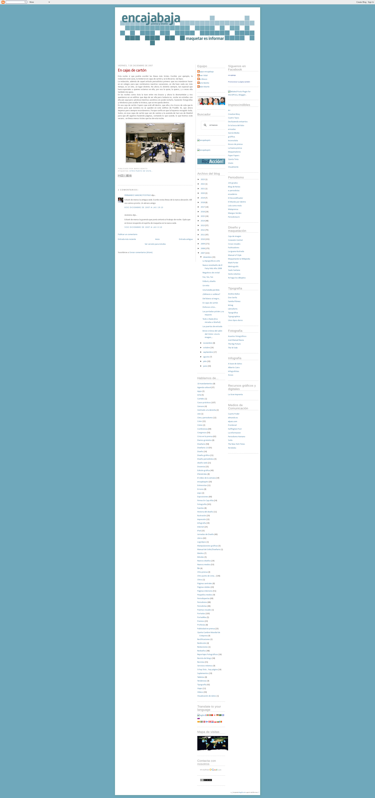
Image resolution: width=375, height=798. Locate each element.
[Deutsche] (217, 715)
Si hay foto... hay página (207, 670)
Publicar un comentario (127, 234)
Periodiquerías (203, 598)
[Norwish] (204, 722)
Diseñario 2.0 (202, 448)
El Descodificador (235, 198)
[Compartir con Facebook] (127, 175)
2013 (203, 225)
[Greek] (223, 715)
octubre (206, 348)
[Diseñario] (203, 140)
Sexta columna (234, 274)
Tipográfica (233, 313)
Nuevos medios (203, 565)
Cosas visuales (234, 244)
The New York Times (236, 444)
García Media (233, 133)
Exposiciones (202, 497)
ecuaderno (232, 194)
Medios (200, 553)
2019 (203, 198)
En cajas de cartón (132, 70)
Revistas (200, 662)
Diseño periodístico (205, 459)
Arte (199, 395)
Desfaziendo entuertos (238, 122)
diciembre (207, 257)
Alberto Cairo (234, 368)
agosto (206, 357)
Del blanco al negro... (211, 299)
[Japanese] (214, 715)
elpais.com (232, 421)
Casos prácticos (204, 403)
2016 (203, 212)
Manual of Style (234, 255)
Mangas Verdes (234, 213)
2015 (203, 216)
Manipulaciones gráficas (207, 546)
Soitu (230, 440)
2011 (203, 235)
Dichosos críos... (209, 307)
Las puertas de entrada (212, 326)
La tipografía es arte (211, 261)
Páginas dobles (203, 587)
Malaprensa (233, 209)
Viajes (199, 688)
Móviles (200, 557)
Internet (200, 527)
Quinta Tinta (233, 159)
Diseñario (201, 444)
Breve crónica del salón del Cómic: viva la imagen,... (212, 334)
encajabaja (232, 75)
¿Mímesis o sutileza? (211, 294)
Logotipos (201, 542)
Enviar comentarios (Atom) (141, 252)
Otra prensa (202, 572)
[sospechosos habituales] (211, 104)
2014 (203, 221)
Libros (200, 538)
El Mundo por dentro (237, 202)
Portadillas (201, 617)
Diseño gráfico (203, 455)
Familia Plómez (234, 301)
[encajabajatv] (203, 150)
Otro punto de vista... (141, 171)
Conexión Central (235, 240)
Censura (200, 406)
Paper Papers (233, 156)
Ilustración (201, 516)
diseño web (202, 463)
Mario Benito (203, 83)
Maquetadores (234, 152)
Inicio (157, 239)
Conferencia (202, 429)
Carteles (200, 399)
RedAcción (201, 643)
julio (205, 361)
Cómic (200, 425)
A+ (229, 110)
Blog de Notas (234, 187)
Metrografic (233, 267)
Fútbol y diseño (209, 281)
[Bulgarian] (218, 722)
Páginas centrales (204, 583)
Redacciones (202, 647)
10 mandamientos (205, 384)
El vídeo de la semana (206, 478)
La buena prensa (235, 148)
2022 (203, 184)
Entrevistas (202, 485)
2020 (203, 193)
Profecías (201, 625)
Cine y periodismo (205, 418)
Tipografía (201, 685)
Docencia (201, 467)
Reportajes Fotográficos (207, 654)
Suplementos (202, 673)
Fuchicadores (233, 248)
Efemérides (202, 474)
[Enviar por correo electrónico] (119, 175)
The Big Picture (234, 344)
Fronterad (232, 425)
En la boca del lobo (236, 125)
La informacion (234, 433)
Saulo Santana (234, 270)
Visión (230, 163)
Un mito (206, 286)
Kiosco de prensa (235, 144)
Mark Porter (233, 263)
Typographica (234, 317)
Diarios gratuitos (204, 440)
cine (199, 414)
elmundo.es (233, 418)
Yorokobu (232, 448)
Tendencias (202, 681)
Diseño (200, 452)
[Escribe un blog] (122, 175)
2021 (203, 189)
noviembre (208, 343)
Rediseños (201, 651)
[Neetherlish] (212, 722)
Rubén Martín (203, 87)
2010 (203, 239)
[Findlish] (207, 722)
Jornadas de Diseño (205, 534)
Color (199, 421)
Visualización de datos (206, 696)
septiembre (208, 352)
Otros (199, 580)
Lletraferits (232, 309)
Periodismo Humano (236, 437)
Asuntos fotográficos (237, 336)
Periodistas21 (234, 217)
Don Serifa (232, 298)
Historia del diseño (205, 512)
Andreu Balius (234, 294)
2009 (203, 244)
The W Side (233, 348)
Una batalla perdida (211, 290)
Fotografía (201, 504)
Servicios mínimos (205, 666)
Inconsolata (233, 141)
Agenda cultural (204, 387)
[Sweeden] (201, 722)
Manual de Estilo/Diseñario (208, 549)
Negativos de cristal (211, 273)
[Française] (206, 715)
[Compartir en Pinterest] (130, 175)
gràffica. (231, 137)
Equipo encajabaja (206, 72)
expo (199, 493)
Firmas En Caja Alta (205, 501)
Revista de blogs (204, 658)
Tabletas (200, 677)
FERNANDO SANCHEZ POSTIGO (138, 195)
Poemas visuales (204, 610)
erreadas (232, 129)
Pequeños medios (204, 595)
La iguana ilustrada (236, 251)
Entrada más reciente (127, 239)
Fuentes (200, 508)
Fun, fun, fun (208, 277)
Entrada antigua (186, 239)
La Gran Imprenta (235, 395)
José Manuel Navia (236, 340)
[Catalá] (198, 722)
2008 (203, 248)
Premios (200, 621)
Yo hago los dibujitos (237, 278)
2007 (203, 253)
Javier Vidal (203, 75)
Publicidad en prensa (206, 629)
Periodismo (202, 602)
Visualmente (233, 167)
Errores (200, 489)
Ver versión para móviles (155, 244)
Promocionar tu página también (239, 82)
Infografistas (233, 371)
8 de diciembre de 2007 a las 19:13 (144, 207)
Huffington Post (235, 429)
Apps (199, 391)
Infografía (201, 523)
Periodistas (202, 606)
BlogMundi (242, 792)
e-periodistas (234, 191)
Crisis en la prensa (205, 436)
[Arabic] (220, 715)
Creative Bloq (234, 114)
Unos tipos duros (235, 320)
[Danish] (209, 722)
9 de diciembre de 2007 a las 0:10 (143, 227)
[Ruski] (198, 719)
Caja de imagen (234, 236)
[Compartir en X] (124, 175)
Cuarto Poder (234, 414)
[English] (201, 715)
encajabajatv (202, 482)
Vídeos (200, 692)
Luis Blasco (202, 79)
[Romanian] (221, 722)
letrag (230, 305)
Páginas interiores (205, 591)
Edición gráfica (203, 470)
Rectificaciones (203, 639)
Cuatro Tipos (233, 118)
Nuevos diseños (204, 561)
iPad (199, 531)
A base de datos (235, 364)
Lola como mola (235, 206)
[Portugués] (212, 715)
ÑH (198, 568)
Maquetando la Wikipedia (239, 259)
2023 (203, 179)
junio (205, 366)
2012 (203, 230)
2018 (203, 202)
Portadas (201, 614)
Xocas (230, 375)
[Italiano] (209, 715)
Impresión (201, 519)
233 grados (233, 183)
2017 (203, 207)
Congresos (202, 433)
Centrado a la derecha (206, 410)
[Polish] (215, 722)
